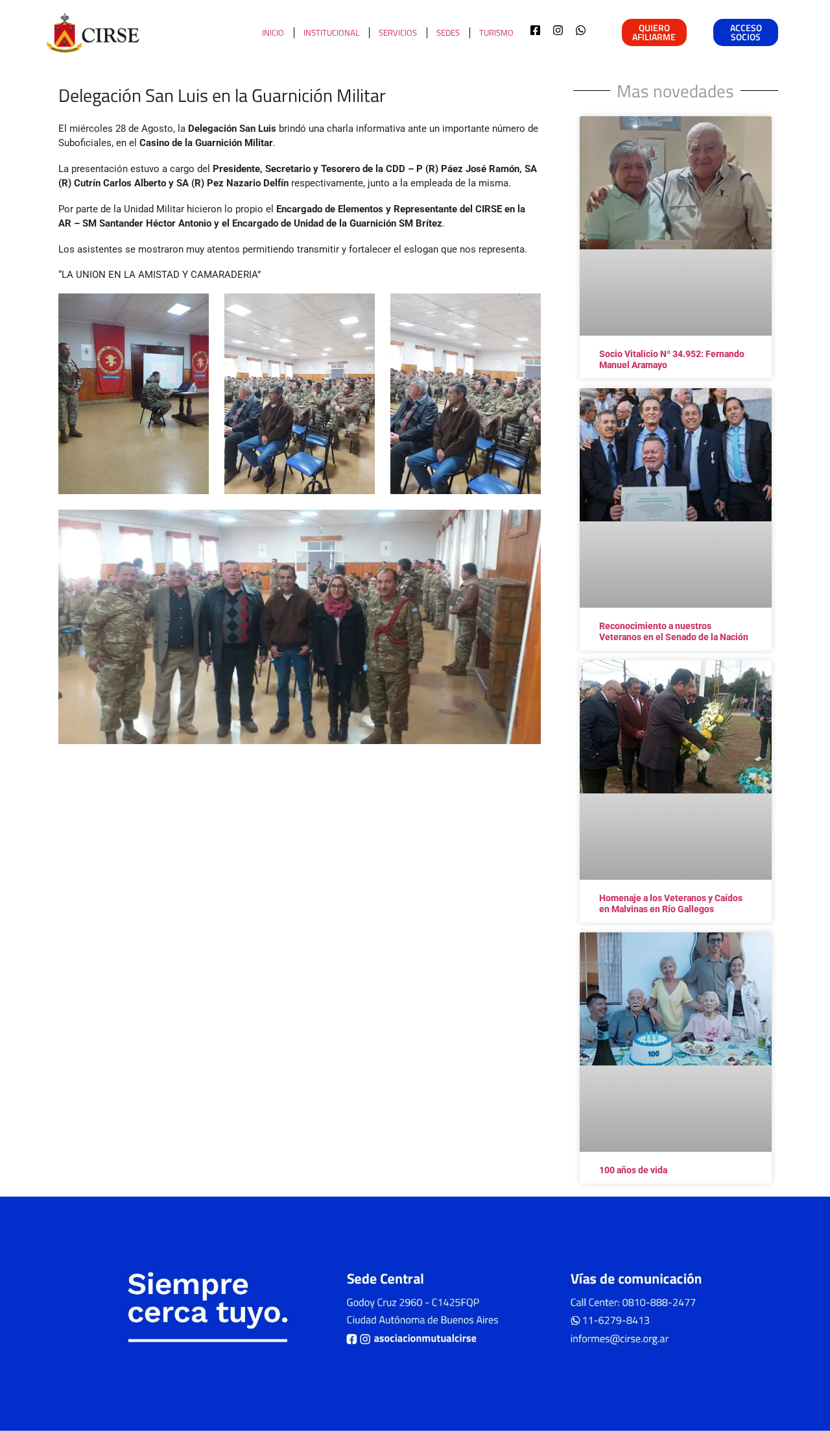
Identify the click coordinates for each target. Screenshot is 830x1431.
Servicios (398, 32)
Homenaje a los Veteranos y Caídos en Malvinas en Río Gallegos (670, 903)
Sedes (448, 32)
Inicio (273, 32)
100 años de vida (633, 1170)
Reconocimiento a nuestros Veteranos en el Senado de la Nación (673, 631)
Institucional (331, 32)
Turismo (496, 32)
